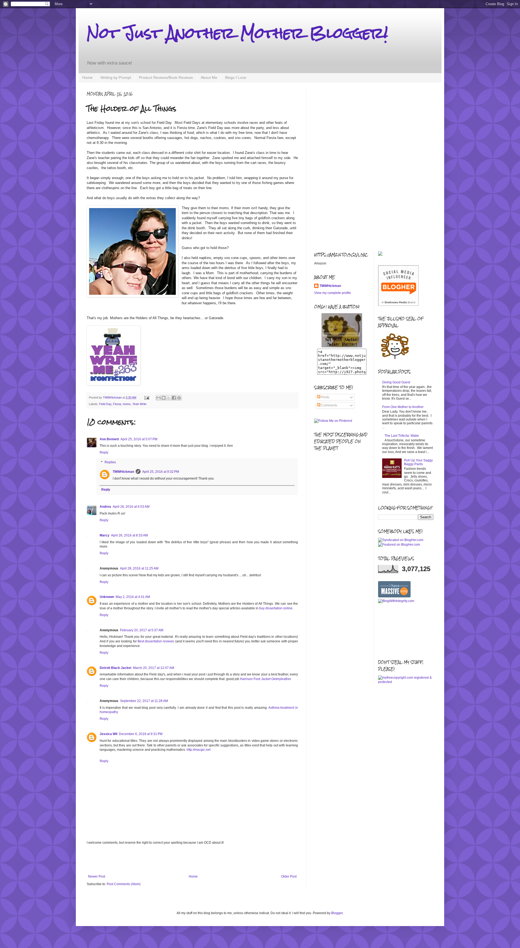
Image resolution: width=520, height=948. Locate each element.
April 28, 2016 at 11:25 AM (139, 568)
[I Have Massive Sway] (394, 596)
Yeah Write (139, 404)
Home (87, 77)
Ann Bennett (109, 439)
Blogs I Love (235, 77)
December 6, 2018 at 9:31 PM (140, 734)
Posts (324, 397)
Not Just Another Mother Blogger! (237, 33)
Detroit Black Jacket (115, 668)
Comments (328, 405)
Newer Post (96, 876)
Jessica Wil (108, 734)
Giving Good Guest (396, 382)
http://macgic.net (198, 750)
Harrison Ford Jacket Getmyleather (265, 679)
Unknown (107, 597)
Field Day (105, 404)
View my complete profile (332, 293)
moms (127, 404)
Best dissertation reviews (156, 641)
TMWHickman (123, 472)
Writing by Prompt (115, 77)
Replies (110, 462)
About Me (209, 77)
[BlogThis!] (163, 397)
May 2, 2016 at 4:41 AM (133, 597)
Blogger (337, 913)
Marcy (104, 535)
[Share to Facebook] (174, 397)
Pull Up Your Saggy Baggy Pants (418, 462)
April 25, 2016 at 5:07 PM (139, 439)
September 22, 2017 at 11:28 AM (144, 701)
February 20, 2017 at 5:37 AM (141, 630)
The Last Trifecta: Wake (402, 436)
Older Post (289, 876)
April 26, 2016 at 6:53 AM (131, 507)
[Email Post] (146, 397)
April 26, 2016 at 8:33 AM (129, 535)
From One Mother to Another (403, 407)
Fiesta (117, 404)
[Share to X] (168, 397)
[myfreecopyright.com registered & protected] (406, 682)
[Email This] (158, 397)
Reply (104, 452)
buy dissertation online (275, 608)
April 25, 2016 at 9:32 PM (160, 472)
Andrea (105, 507)
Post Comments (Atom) (124, 884)
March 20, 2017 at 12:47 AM (153, 668)
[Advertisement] (192, 860)
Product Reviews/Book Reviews (166, 77)
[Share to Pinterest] (179, 397)
